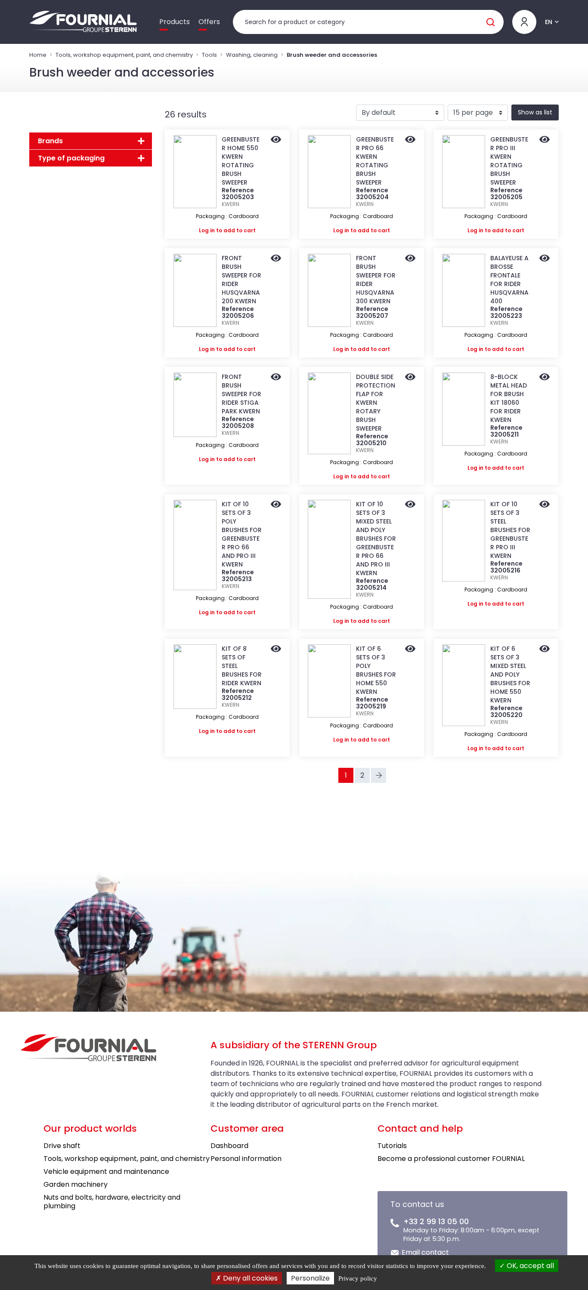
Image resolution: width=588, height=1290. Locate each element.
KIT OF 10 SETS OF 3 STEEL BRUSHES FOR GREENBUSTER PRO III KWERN (510, 530)
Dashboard (229, 1146)
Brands (50, 141)
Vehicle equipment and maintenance (106, 1171)
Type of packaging (71, 158)
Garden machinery (75, 1184)
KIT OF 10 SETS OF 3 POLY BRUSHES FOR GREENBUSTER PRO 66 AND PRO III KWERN (242, 534)
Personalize (310, 1278)
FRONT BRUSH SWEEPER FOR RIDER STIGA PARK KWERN (241, 394)
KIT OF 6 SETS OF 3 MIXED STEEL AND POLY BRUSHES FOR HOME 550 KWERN (510, 674)
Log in (207, 230)
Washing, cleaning (252, 55)
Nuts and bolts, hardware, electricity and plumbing (111, 1201)
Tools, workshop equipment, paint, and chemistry (124, 55)
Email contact (425, 1252)
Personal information (246, 1159)
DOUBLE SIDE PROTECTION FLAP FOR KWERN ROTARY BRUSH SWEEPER (375, 403)
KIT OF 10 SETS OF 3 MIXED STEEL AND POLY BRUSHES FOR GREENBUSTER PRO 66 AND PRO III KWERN (376, 538)
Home (37, 55)
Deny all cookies (249, 1278)
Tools (209, 55)
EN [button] (548, 22)
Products (174, 22)
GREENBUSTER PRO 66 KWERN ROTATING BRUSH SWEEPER (375, 161)
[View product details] (275, 140)
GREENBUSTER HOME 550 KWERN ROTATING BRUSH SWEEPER (241, 161)
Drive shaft (61, 1146)
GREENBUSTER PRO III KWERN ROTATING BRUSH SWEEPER (509, 161)
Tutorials (392, 1146)
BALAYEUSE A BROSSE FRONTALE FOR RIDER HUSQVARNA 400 (509, 279)
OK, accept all (529, 1266)
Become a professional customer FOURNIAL (451, 1159)
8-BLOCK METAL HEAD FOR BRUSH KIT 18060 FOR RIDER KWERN (508, 398)
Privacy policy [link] (357, 1278)
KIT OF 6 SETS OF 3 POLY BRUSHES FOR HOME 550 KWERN (376, 670)
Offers (209, 22)
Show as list (535, 112)
